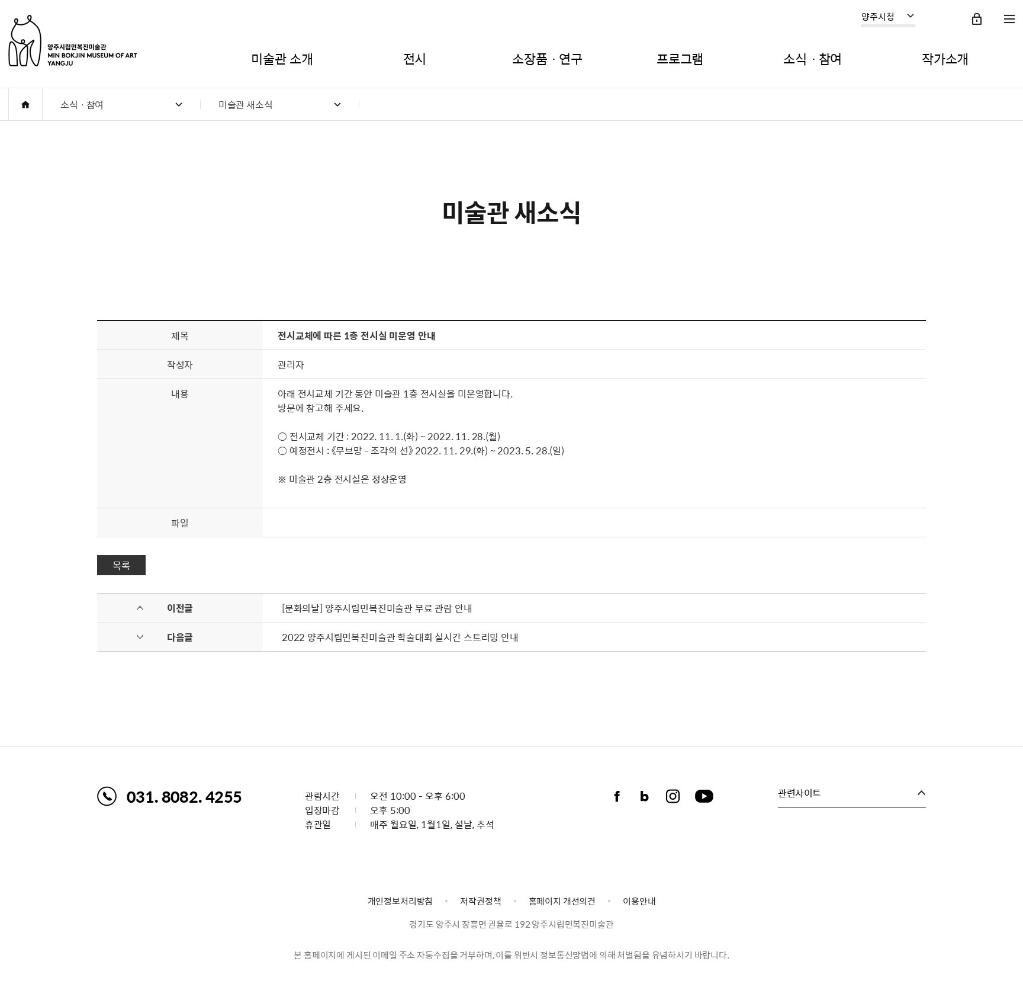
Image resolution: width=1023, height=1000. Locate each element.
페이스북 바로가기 (616, 796)
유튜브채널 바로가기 (703, 796)
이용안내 (639, 901)
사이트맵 (1009, 19)
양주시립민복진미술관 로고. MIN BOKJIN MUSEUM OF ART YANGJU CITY (72, 40)
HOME (25, 104)
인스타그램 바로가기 (672, 796)
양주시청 (878, 16)
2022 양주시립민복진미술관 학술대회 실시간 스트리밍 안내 (400, 637)
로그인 (977, 19)
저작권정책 (480, 901)
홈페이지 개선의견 (562, 901)
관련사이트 (799, 793)
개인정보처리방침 (400, 901)
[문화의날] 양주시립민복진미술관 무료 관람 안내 (377, 608)
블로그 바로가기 (644, 796)
